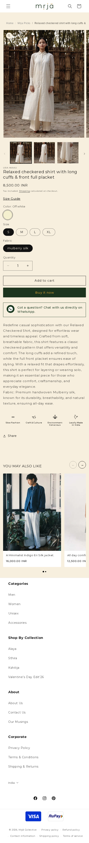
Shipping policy (49, 836)
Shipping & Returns (23, 766)
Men (11, 595)
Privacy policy (50, 829)
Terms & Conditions (23, 757)
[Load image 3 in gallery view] (68, 153)
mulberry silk (17, 248)
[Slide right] (84, 153)
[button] (8, 6)
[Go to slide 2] (45, 571)
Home (9, 23)
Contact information (22, 836)
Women (14, 604)
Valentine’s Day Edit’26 (26, 677)
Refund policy (71, 829)
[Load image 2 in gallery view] (44, 153)
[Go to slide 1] (43, 571)
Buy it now (44, 292)
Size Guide (11, 199)
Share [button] (12, 436)
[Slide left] (4, 153)
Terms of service (73, 836)
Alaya (12, 649)
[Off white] (7, 214)
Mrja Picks (24, 23)
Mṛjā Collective (28, 829)
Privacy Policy (19, 748)
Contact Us (17, 712)
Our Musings (18, 722)
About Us (15, 703)
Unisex (13, 613)
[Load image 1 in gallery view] (21, 153)
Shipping (24, 191)
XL (49, 232)
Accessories (17, 623)
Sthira (12, 658)
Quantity (9, 257)
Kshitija (13, 668)
